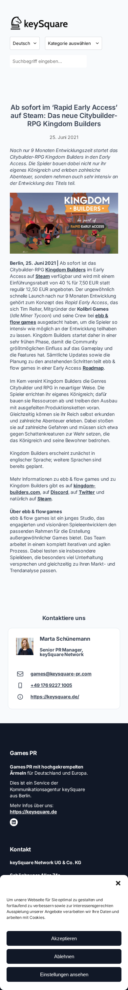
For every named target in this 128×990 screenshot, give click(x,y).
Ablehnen (64, 956)
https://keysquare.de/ (55, 696)
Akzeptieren (64, 938)
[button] (118, 883)
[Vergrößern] (109, 201)
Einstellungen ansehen (64, 974)
